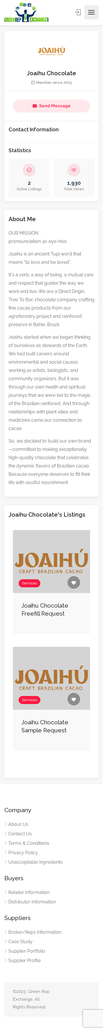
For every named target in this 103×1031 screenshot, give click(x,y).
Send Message (55, 105)
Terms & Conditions (28, 843)
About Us (18, 824)
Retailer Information (28, 892)
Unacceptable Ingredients (35, 862)
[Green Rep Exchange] (26, 12)
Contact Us (20, 833)
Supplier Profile (24, 960)
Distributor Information (32, 902)
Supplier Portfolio (26, 951)
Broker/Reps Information (34, 932)
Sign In (78, 12)
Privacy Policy (23, 852)
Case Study (20, 941)
